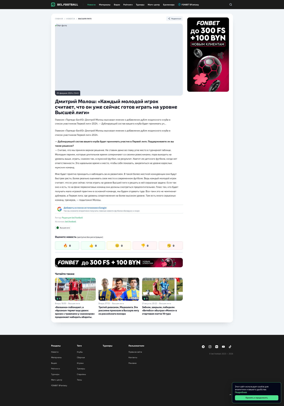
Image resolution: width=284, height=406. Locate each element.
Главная (59, 19)
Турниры (55, 374)
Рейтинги (55, 368)
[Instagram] (210, 347)
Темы (79, 380)
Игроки (80, 363)
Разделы (56, 345)
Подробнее (241, 392)
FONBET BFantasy (59, 385)
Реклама (132, 363)
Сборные (81, 357)
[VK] (217, 347)
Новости (70, 19)
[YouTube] (223, 347)
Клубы (80, 352)
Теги (79, 345)
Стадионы (81, 374)
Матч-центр (56, 380)
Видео (54, 363)
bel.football (70, 221)
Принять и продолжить (257, 397)
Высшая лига (85, 19)
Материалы (56, 357)
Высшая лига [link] (74, 303)
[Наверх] (230, 394)
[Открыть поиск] (231, 4)
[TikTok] (230, 347)
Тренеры (81, 368)
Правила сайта (135, 352)
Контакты (133, 357)
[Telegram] (203, 347)
